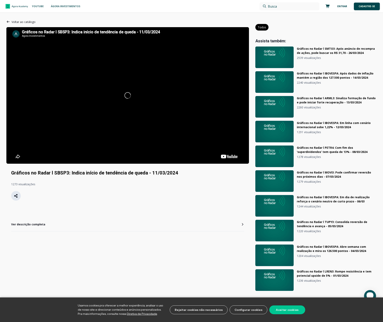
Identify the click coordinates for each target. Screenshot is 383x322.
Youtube (38, 6)
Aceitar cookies (287, 310)
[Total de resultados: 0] (289, 6)
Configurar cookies (248, 310)
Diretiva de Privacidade (142, 314)
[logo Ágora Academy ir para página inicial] (17, 6)
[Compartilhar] (16, 196)
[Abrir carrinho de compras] (327, 6)
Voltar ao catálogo (24, 22)
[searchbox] (289, 6)
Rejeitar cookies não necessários (199, 310)
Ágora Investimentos (65, 6)
